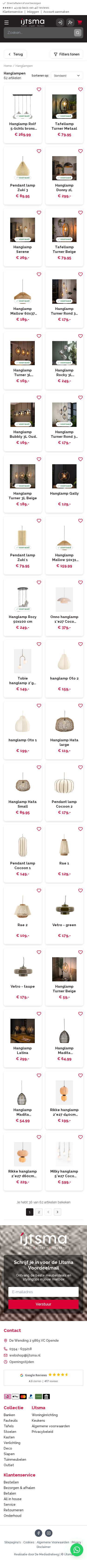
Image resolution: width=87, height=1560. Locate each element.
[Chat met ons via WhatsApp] (76, 1549)
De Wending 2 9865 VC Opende (34, 1340)
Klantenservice (13, 11)
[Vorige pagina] (48, 1212)
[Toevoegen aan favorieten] (39, 89)
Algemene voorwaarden (51, 1426)
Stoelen (10, 1432)
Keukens (38, 1420)
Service (10, 1504)
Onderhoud (12, 1516)
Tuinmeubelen (15, 1459)
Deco (8, 1448)
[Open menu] (6, 22)
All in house (13, 1499)
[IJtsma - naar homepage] (32, 22)
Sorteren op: (40, 75)
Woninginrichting (45, 1415)
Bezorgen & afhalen (19, 1488)
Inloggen (33, 11)
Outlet (9, 1465)
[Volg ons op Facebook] (38, 1533)
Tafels (9, 1426)
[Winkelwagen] (79, 22)
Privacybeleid (42, 1432)
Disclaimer (44, 1547)
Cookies (28, 1542)
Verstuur (43, 1304)
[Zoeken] (77, 32)
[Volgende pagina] (57, 1212)
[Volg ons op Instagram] (48, 1533)
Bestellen (11, 1482)
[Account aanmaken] (70, 22)
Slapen (9, 1454)
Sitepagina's (12, 1542)
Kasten (9, 1437)
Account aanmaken (56, 11)
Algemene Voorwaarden (53, 1542)
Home (8, 66)
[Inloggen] (60, 22)
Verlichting (12, 1443)
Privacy (76, 1542)
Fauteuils (11, 1420)
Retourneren (13, 1510)
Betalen (10, 1493)
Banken (9, 1415)
